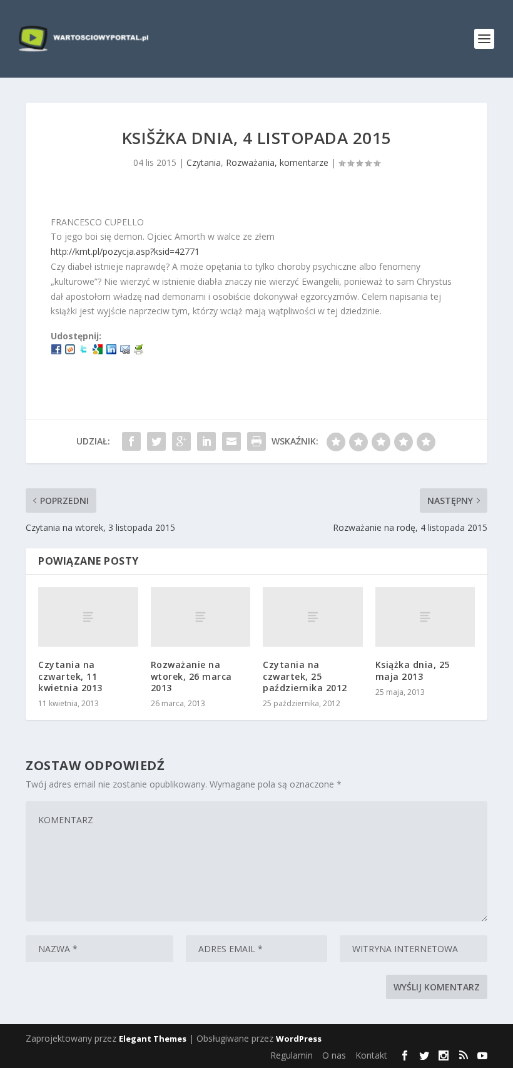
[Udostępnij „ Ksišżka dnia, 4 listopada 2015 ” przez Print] (256, 441)
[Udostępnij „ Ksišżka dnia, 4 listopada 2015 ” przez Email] (231, 441)
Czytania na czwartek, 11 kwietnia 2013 (70, 676)
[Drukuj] (139, 351)
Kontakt (371, 1055)
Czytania (203, 162)
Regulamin (291, 1055)
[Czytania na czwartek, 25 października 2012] (313, 617)
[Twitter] (84, 351)
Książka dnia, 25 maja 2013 (412, 670)
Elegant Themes (152, 1038)
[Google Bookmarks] (98, 351)
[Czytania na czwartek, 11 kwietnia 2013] (88, 617)
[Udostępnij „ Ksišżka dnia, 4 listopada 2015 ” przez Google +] (181, 441)
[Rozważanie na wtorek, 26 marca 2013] (201, 617)
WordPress (299, 1038)
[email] (125, 351)
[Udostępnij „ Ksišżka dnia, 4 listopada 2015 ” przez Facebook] (131, 441)
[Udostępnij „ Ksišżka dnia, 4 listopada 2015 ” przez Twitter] (156, 441)
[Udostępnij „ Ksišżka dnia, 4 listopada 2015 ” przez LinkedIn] (206, 441)
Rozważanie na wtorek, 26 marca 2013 (191, 676)
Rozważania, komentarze (277, 162)
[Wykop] (70, 351)
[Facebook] (56, 351)
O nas (334, 1055)
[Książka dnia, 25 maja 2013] (425, 617)
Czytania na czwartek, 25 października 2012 (305, 676)
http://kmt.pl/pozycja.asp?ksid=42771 (125, 251)
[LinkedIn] (111, 351)
